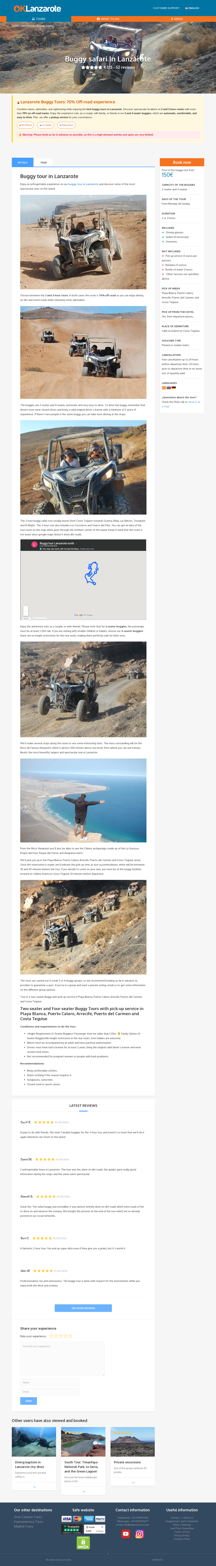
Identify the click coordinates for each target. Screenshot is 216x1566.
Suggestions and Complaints (182, 1521)
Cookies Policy (182, 1539)
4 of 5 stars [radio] (65, 1336)
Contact (175, 1517)
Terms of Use (182, 1531)
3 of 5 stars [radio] (61, 1336)
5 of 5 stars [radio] (70, 1336)
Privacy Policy (182, 1535)
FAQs (44, 162)
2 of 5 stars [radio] (56, 1336)
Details (23, 162)
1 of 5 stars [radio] (51, 1336)
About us (188, 1517)
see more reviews (83, 1308)
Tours (40, 19)
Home (15, 25)
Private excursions (127, 1462)
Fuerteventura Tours (28, 1521)
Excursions (28, 25)
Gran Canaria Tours (28, 1517)
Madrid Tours (23, 1526)
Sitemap (186, 1524)
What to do (109, 19)
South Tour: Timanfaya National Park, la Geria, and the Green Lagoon (81, 1466)
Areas (178, 19)
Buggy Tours (45, 25)
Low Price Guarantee (182, 1528)
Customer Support (166, 8)
